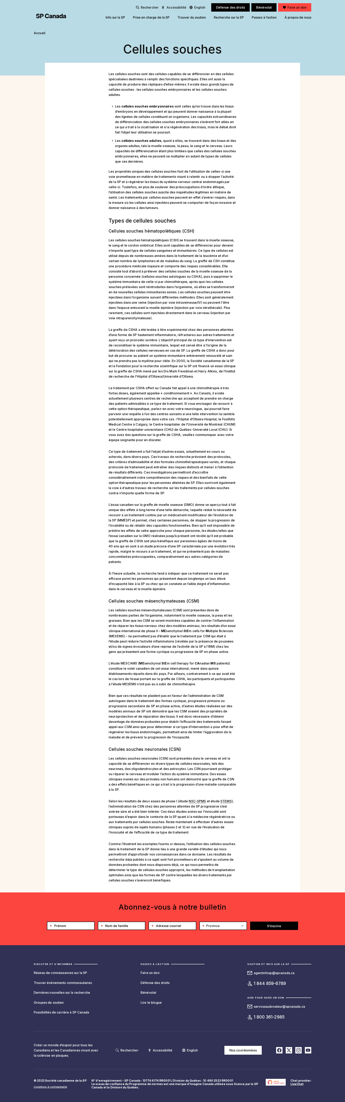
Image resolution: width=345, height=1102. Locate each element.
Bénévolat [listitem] (264, 7)
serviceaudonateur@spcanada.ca (279, 1007)
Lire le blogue (151, 1003)
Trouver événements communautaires (63, 983)
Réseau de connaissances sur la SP (60, 973)
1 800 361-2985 (269, 1016)
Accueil (39, 33)
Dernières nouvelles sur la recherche (62, 993)
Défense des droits (155, 983)
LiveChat (296, 1084)
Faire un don (150, 973)
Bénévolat (148, 993)
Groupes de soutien (49, 1003)
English (199, 7)
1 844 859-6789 (270, 983)
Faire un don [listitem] (297, 7)
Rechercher (150, 7)
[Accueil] (51, 16)
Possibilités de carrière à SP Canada (61, 1012)
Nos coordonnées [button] (243, 1050)
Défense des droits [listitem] (230, 7)
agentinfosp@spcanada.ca (274, 973)
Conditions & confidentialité (50, 1086)
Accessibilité (176, 7)
